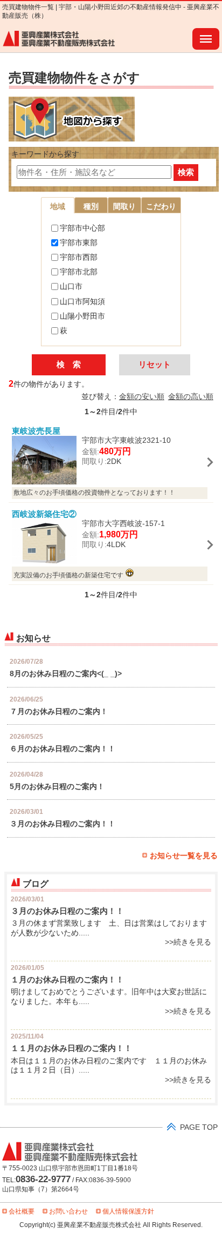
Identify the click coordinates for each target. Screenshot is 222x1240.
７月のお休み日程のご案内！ (59, 711)
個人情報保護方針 (128, 1211)
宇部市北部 (79, 272)
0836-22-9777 (43, 1179)
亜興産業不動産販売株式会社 (59, 39)
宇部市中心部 (82, 228)
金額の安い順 (141, 397)
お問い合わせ (68, 1211)
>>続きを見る (188, 942)
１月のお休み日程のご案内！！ (67, 979)
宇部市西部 (79, 257)
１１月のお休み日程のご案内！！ (71, 1048)
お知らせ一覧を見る (184, 856)
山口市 (71, 286)
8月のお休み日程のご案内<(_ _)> (66, 674)
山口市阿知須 (82, 302)
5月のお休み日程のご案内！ (57, 787)
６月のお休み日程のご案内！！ (62, 749)
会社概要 (21, 1211)
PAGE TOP (199, 1127)
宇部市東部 (79, 243)
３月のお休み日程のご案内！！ (62, 824)
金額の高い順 (190, 397)
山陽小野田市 (82, 316)
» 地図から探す (72, 119)
